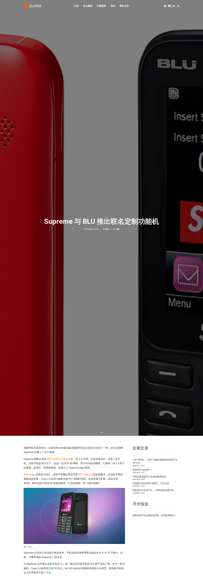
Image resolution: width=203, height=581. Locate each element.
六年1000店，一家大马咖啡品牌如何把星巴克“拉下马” (154, 461)
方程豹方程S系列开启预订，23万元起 (150, 483)
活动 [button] (113, 6)
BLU (62, 563)
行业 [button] (76, 6)
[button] (165, 6)
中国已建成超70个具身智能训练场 (149, 476)
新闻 (107, 229)
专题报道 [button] (101, 6)
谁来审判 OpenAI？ (141, 469)
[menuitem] (76, 6)
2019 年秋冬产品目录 (59, 459)
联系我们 (170, 515)
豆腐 (117, 229)
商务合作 (124, 6)
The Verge (29, 474)
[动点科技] (32, 6)
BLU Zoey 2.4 (85, 474)
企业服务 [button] (87, 6)
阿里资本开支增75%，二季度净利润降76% (153, 490)
